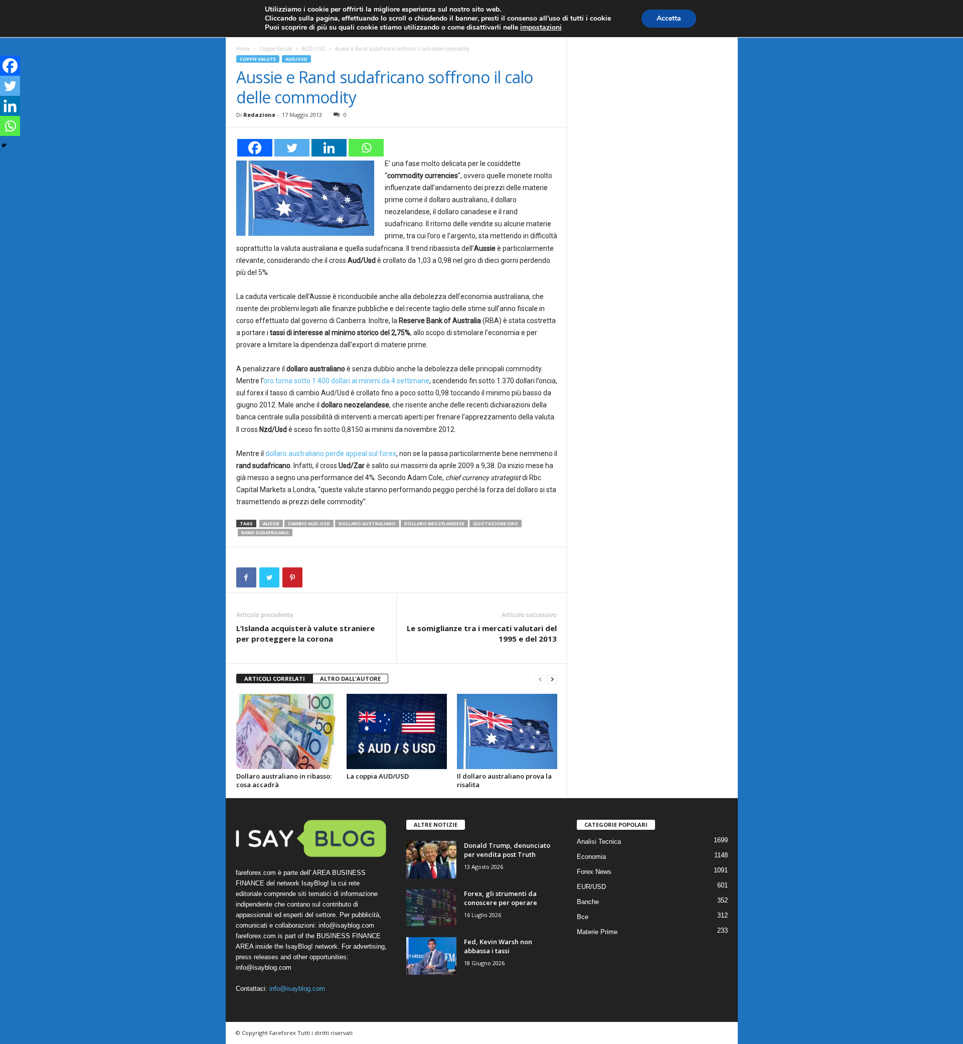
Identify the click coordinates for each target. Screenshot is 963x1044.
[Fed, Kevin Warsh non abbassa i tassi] (431, 956)
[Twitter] (291, 148)
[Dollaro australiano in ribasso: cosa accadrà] (286, 731)
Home (243, 48)
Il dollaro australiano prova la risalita (504, 780)
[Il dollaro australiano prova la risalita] (507, 731)
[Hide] (4, 145)
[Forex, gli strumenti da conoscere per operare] (431, 908)
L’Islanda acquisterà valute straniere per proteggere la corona (305, 633)
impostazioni (541, 27)
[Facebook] (254, 148)
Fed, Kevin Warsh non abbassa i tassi (498, 946)
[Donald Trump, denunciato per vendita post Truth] (431, 859)
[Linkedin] (329, 148)
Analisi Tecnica (599, 841)
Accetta (669, 18)
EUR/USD (591, 886)
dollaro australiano (367, 523)
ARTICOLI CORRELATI (274, 678)
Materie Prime (597, 932)
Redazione (259, 114)
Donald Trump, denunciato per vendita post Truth (507, 850)
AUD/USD (313, 48)
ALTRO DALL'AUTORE (350, 678)
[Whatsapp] (366, 148)
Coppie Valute (275, 48)
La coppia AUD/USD (378, 776)
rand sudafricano (265, 532)
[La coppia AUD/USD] (397, 731)
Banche (588, 902)
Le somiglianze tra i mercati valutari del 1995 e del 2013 (482, 633)
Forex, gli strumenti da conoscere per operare (500, 898)
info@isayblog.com (297, 988)
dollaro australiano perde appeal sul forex (330, 454)
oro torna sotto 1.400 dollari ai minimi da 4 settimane (346, 381)
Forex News (594, 871)
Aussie (271, 523)
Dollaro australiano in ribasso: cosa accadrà (284, 780)
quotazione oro (495, 523)
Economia (591, 856)
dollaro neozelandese (434, 523)
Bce (582, 917)
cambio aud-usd (309, 523)
